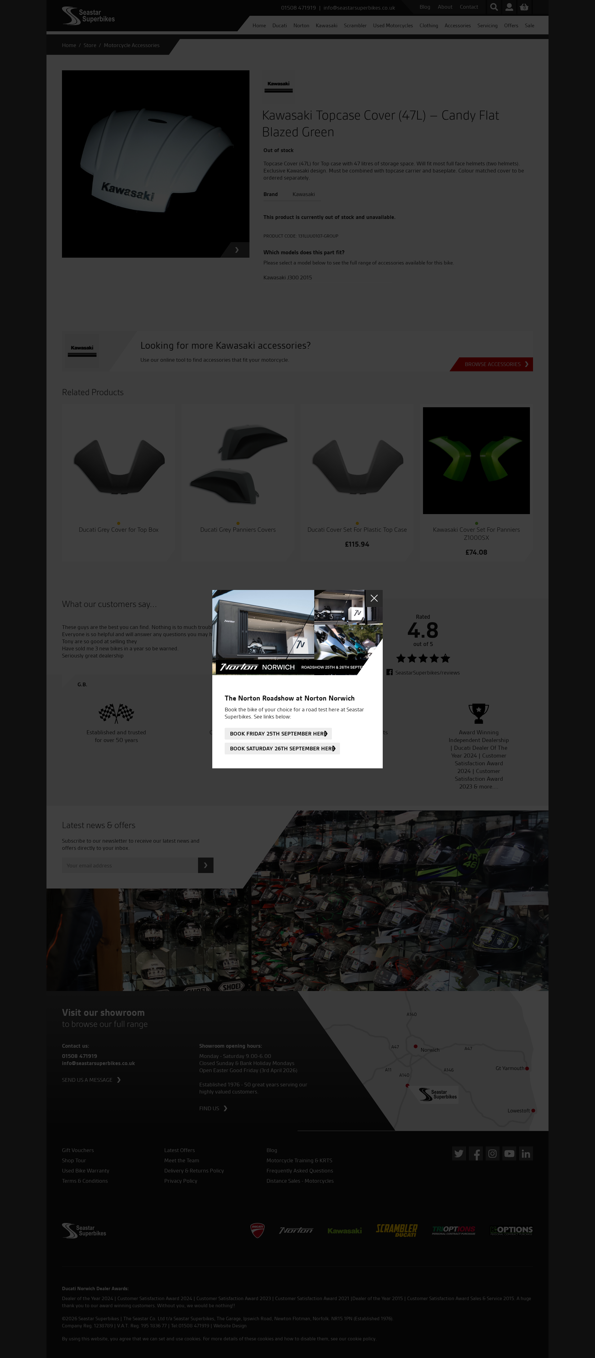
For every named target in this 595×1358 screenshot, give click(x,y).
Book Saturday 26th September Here (282, 748)
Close (374, 598)
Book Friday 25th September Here (278, 733)
